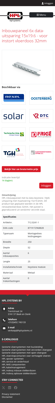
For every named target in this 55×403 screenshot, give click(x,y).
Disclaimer (7, 396)
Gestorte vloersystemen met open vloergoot (24, 352)
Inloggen (48, 3)
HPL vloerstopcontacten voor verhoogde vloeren (26, 355)
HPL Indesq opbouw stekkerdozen (19, 373)
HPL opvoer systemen (13, 358)
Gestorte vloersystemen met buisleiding (22, 346)
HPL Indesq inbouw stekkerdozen (19, 370)
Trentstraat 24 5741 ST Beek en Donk (19, 313)
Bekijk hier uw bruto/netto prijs (21, 169)
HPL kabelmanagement (13, 367)
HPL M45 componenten (14, 364)
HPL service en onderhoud (15, 361)
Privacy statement (11, 394)
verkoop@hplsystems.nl (20, 330)
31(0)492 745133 (17, 322)
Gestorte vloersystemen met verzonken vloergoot (27, 349)
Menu (42, 15)
